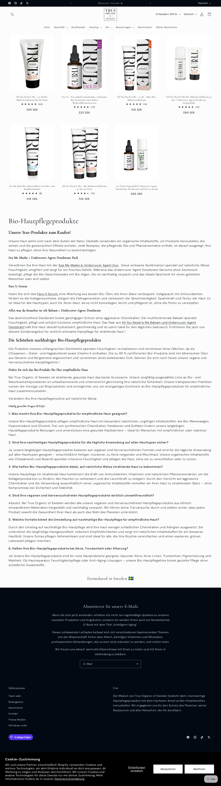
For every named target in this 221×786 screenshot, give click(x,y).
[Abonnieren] (137, 664)
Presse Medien (17, 719)
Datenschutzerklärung (70, 779)
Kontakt (13, 713)
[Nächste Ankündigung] (150, 3)
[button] (12, 14)
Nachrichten (16, 707)
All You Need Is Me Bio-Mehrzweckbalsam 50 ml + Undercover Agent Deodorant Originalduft (189, 100)
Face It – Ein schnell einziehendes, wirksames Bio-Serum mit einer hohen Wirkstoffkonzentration (84, 100)
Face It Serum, (47, 294)
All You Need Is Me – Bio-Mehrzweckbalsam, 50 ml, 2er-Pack (84, 187)
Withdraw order (18, 725)
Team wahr (15, 696)
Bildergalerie (16, 702)
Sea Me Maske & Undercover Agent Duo (88, 265)
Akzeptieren (168, 769)
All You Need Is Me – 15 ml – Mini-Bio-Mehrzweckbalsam (136, 98)
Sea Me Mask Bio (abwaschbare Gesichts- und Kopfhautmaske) (32, 187)
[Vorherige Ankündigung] (70, 3)
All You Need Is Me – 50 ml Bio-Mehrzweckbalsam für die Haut (32, 98)
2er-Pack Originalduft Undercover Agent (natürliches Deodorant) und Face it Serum (136, 187)
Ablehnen (199, 769)
